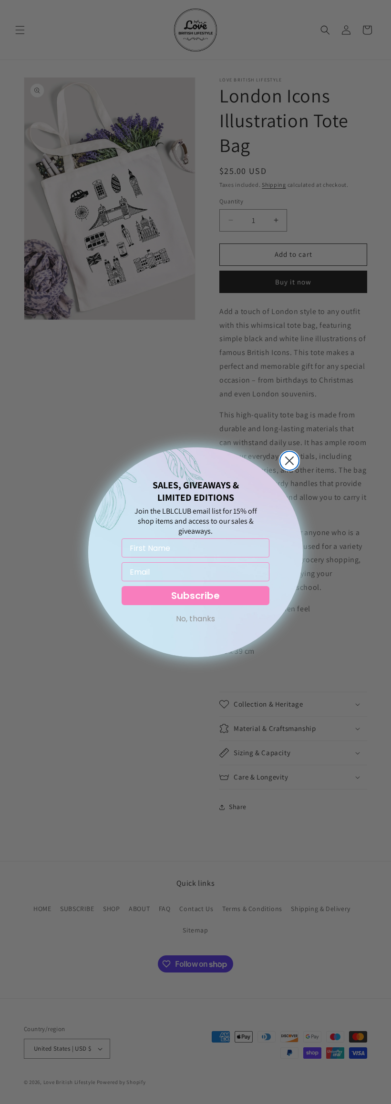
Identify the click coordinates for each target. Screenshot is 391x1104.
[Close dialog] (289, 460)
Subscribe (195, 595)
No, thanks (195, 618)
